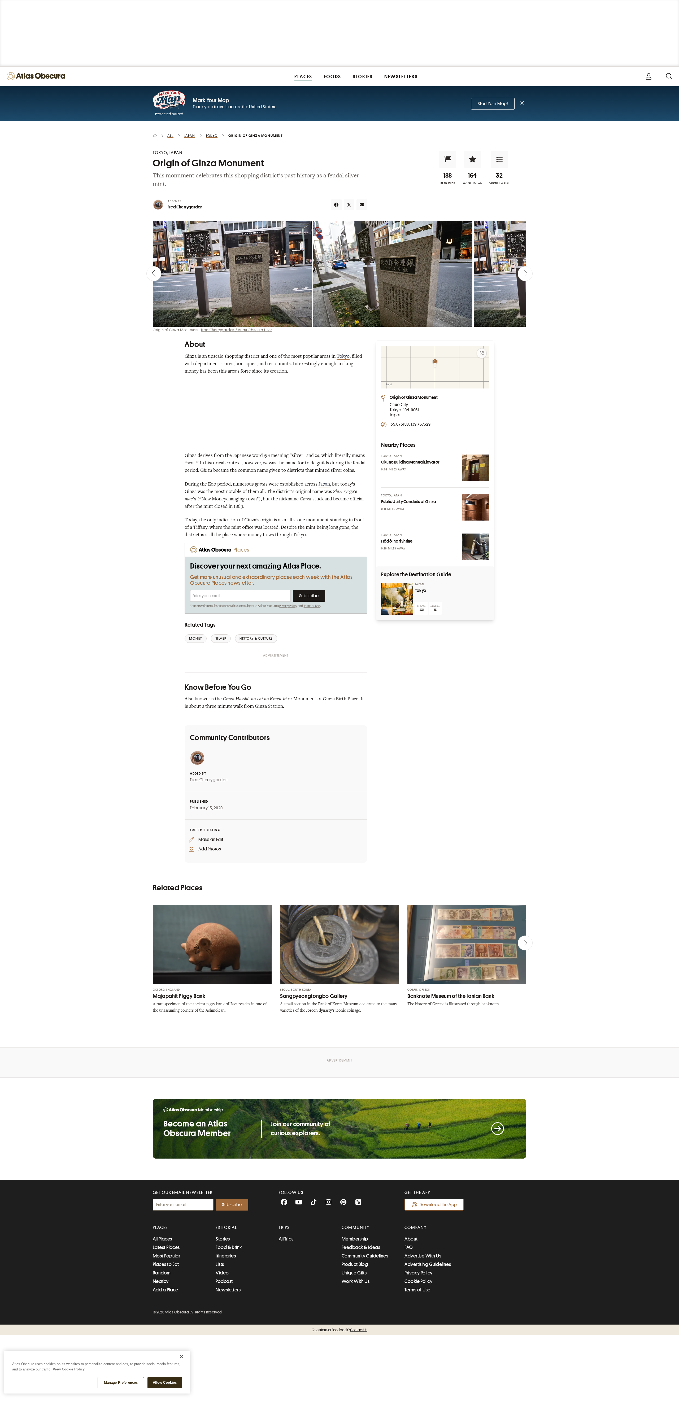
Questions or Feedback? (339, 1330)
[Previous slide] (153, 273)
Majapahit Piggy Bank (179, 996)
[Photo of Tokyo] (397, 599)
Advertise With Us (422, 1256)
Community (355, 1227)
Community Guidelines (365, 1256)
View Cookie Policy (69, 1369)
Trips (284, 1227)
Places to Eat (166, 1264)
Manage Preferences (121, 1382)
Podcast (224, 1281)
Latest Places (166, 1247)
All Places (162, 1239)
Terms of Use (312, 606)
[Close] (181, 1356)
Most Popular (166, 1256)
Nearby (161, 1281)
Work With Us (355, 1281)
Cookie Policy (418, 1281)
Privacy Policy (288, 606)
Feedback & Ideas (361, 1247)
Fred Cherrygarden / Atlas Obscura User (236, 330)
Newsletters (228, 1290)
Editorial (226, 1227)
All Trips (286, 1239)
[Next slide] (525, 273)
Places (160, 1227)
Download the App (438, 1205)
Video (222, 1273)
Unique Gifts (354, 1273)
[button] (447, 159)
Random (162, 1273)
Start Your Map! (493, 104)
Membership (355, 1239)
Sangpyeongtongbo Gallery (314, 996)
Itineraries (226, 1256)
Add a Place (165, 1290)
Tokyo (343, 356)
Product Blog (355, 1264)
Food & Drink (229, 1247)
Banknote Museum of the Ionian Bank (450, 996)
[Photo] (475, 468)
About (410, 1239)
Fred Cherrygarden (185, 207)
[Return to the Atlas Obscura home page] (37, 76)
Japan (324, 484)
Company (415, 1227)
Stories (223, 1239)
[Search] (669, 76)
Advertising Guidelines (427, 1264)
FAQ (408, 1247)
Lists (220, 1264)
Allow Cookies (165, 1382)
